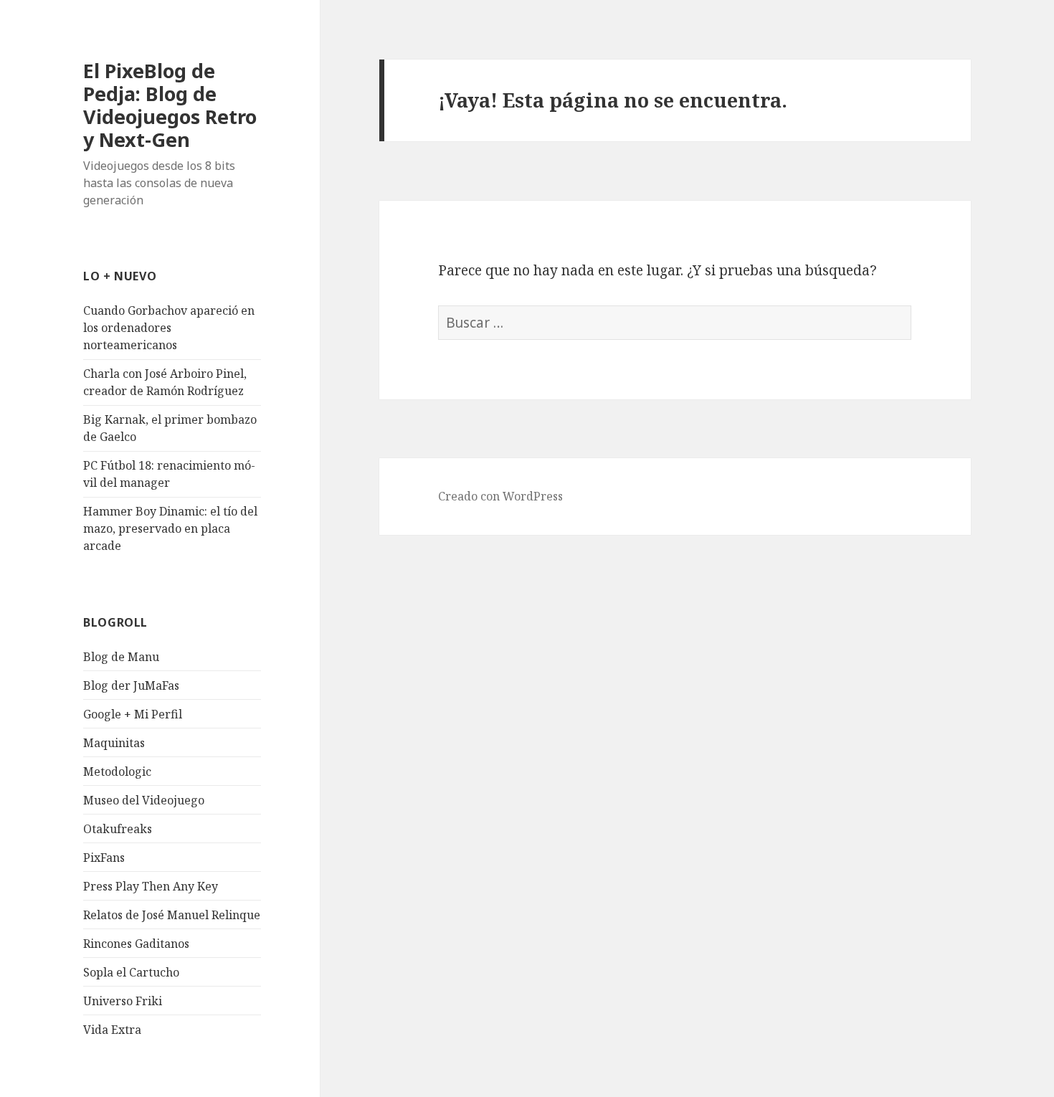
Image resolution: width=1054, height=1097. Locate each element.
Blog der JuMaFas (131, 685)
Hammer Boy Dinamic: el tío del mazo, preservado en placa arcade (170, 528)
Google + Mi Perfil (132, 714)
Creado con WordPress (500, 496)
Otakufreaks (117, 829)
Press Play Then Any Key (150, 886)
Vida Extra (112, 1029)
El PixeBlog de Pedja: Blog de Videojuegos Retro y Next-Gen (170, 105)
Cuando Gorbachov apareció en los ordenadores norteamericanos (169, 328)
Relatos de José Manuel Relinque (171, 915)
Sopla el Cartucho (131, 972)
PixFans (104, 857)
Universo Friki (122, 1001)
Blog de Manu (121, 657)
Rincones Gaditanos (136, 943)
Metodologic (117, 771)
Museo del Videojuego (143, 800)
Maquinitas (114, 743)
